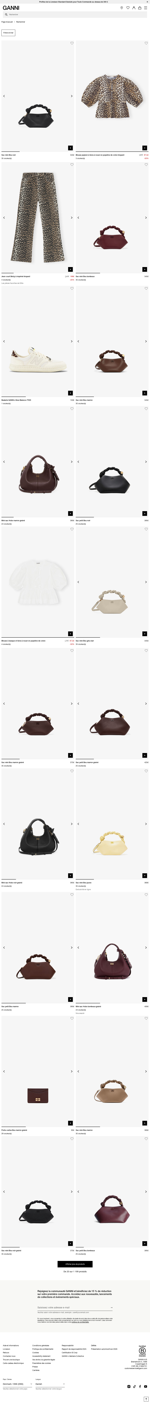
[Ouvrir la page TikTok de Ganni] (134, 1386)
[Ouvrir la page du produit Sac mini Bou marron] (112, 341)
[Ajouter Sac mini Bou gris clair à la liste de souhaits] (146, 529)
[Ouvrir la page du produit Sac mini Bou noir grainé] (37, 1191)
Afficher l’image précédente (4, 96)
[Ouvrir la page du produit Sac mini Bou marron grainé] (37, 703)
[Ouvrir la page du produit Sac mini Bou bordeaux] (112, 217)
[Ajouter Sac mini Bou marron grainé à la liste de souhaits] (72, 650)
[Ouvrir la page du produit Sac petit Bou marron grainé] (112, 703)
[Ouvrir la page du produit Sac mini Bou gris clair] (112, 582)
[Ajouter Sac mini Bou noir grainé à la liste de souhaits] (72, 1139)
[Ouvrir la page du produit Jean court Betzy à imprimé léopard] (37, 217)
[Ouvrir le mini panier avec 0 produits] (140, 8)
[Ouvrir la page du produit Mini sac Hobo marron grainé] (37, 461)
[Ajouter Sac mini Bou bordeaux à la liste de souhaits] (146, 165)
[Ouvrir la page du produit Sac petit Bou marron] (37, 947)
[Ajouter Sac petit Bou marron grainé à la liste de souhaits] (146, 650)
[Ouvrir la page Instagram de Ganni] (129, 1386)
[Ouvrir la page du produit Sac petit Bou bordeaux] (112, 1191)
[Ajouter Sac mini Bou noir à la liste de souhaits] (72, 43)
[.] (75, 2)
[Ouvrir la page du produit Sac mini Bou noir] (37, 96)
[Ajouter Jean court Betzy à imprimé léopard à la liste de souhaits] (72, 165)
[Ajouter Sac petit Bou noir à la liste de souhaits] (146, 408)
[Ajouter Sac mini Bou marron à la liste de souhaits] (146, 288)
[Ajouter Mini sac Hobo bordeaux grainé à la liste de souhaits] (146, 894)
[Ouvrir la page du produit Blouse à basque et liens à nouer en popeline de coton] (37, 582)
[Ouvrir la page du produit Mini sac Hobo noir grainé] (37, 823)
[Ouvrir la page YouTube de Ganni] (145, 1386)
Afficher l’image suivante (71, 96)
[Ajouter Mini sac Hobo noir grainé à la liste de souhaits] (72, 771)
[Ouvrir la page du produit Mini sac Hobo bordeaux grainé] (112, 947)
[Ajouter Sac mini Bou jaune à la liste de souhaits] (146, 771)
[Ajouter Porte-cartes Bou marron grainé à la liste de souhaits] (72, 1018)
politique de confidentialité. (80, 1322)
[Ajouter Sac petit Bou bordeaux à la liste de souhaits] (146, 1139)
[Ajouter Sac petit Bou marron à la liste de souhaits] (72, 894)
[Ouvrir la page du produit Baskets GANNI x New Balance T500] (37, 341)
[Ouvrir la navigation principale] (145, 8)
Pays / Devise (7, 1379)
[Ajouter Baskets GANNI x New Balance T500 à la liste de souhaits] (72, 288)
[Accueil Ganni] (11, 7)
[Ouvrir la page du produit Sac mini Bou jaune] (112, 823)
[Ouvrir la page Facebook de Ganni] (140, 1386)
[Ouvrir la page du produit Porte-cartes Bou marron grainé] (37, 1071)
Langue (38, 1379)
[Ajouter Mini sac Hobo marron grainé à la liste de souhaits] (72, 408)
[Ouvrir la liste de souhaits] (128, 8)
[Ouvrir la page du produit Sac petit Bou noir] (112, 461)
